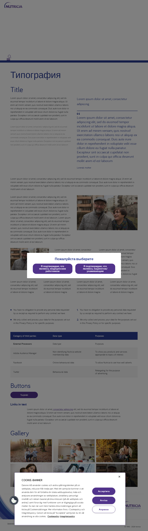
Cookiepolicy (53, 516)
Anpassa (104, 509)
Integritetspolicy (67, 516)
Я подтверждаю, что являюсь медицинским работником (52, 269)
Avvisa (103, 500)
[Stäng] (119, 476)
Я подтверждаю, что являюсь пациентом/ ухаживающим (95, 269)
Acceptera (104, 491)
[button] (14, 500)
